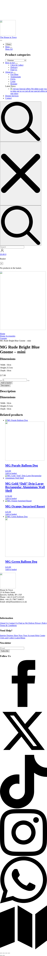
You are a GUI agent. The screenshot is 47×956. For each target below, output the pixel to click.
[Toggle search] (20, 121)
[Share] (6, 953)
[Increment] (28, 380)
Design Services (12, 96)
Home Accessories (7, 336)
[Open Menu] (1, 40)
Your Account (29, 635)
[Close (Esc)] (9, 953)
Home (2, 334)
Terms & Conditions (8, 625)
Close (8, 44)
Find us (21, 623)
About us (9, 72)
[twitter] (23, 754)
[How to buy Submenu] (17, 63)
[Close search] (20, 173)
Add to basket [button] (11, 473)
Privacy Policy (41, 623)
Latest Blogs (20, 638)
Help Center (40, 635)
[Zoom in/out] (1, 953)
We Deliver (30, 623)
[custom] (23, 706)
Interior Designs (7, 635)
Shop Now (18, 635)
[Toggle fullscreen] (4, 953)
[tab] (5, 385)
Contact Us (13, 623)
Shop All (9, 49)
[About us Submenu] (14, 72)
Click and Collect (7, 638)
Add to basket (6, 383)
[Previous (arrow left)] (1, 955)
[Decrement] (1, 380)
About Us (4, 623)
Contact (8, 98)
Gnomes (3, 338)
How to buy (10, 63)
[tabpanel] (23, 400)
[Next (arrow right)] (4, 955)
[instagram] (23, 855)
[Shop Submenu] (11, 47)
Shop (7, 47)
